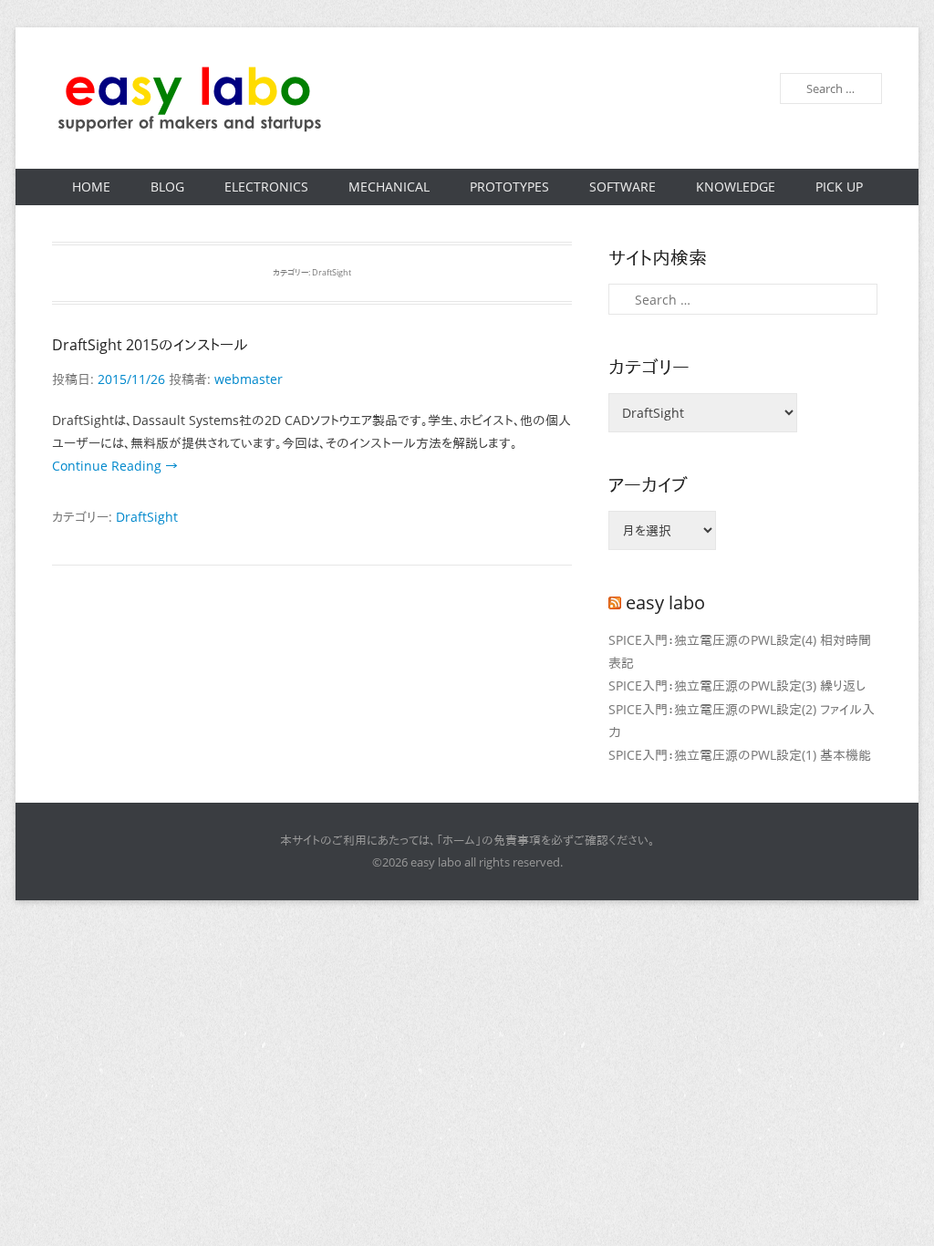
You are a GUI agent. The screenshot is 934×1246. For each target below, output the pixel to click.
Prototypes (509, 186)
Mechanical (389, 186)
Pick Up (839, 186)
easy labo (665, 602)
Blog (167, 186)
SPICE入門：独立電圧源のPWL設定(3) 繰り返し (737, 685)
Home (91, 186)
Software (622, 186)
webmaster (248, 379)
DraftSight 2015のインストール (150, 345)
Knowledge (735, 186)
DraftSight (147, 516)
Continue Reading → (115, 465)
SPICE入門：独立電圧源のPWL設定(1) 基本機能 (739, 754)
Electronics (266, 186)
